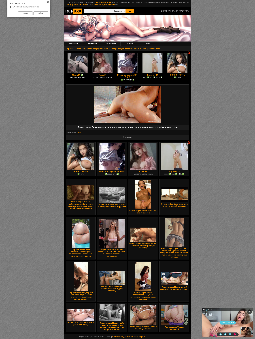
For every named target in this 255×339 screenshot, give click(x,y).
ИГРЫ (148, 44)
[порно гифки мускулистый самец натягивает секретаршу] (174, 285)
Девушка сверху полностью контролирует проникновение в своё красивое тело (122, 49)
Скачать (128, 137)
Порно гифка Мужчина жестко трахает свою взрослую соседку (143, 245)
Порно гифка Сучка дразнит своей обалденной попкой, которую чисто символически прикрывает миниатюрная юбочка (174, 252)
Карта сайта (84, 337)
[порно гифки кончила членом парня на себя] (143, 208)
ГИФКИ (130, 44)
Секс (79, 132)
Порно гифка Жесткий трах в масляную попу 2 (143, 328)
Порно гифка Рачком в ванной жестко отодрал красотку (112, 288)
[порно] (73, 13)
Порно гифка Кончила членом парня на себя (143, 212)
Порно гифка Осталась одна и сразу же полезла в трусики (112, 205)
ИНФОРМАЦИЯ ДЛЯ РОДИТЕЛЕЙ (175, 11)
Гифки (78, 49)
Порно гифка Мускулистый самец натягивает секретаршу (174, 288)
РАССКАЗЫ (111, 44)
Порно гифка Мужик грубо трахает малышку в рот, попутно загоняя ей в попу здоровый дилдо (112, 326)
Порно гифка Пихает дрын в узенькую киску (80, 323)
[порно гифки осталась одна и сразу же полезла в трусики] (112, 202)
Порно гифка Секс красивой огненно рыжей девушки (174, 205)
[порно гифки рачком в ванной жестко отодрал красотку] (112, 284)
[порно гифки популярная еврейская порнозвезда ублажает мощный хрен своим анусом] (81, 290)
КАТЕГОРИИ (73, 44)
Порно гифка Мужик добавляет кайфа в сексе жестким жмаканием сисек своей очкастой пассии (80, 205)
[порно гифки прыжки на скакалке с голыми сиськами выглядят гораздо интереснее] (112, 247)
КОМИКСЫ (92, 44)
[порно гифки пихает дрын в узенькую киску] (80, 320)
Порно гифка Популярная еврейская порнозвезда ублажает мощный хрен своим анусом (81, 296)
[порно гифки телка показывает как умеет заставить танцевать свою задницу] (143, 290)
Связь (108, 337)
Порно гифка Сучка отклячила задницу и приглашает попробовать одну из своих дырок (81, 252)
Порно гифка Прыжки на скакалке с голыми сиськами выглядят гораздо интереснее (112, 252)
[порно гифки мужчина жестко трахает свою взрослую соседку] (143, 241)
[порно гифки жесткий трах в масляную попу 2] (143, 324)
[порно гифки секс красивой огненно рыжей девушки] (174, 201)
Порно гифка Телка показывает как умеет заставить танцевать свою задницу (143, 296)
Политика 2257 (97, 337)
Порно (69, 49)
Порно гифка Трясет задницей (174, 328)
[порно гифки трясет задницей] (174, 325)
